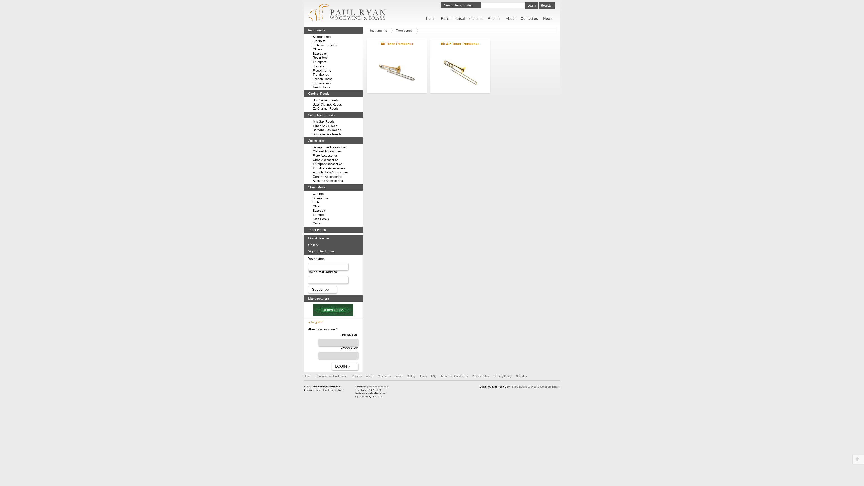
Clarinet (318, 194)
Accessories (316, 140)
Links (423, 376)
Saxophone (321, 198)
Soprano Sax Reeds (327, 134)
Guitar (317, 223)
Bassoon (319, 210)
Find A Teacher (318, 238)
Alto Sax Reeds (324, 121)
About (510, 18)
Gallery (313, 245)
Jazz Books (321, 219)
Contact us (529, 18)
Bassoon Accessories (328, 180)
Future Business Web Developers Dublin (535, 386)
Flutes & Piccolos (325, 45)
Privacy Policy (480, 376)
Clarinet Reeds (318, 93)
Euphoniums (322, 83)
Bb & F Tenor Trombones (460, 43)
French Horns (322, 79)
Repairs (494, 18)
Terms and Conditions (454, 376)
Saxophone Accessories (330, 147)
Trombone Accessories (329, 168)
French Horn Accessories (331, 172)
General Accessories (327, 176)
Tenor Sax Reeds (325, 126)
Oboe (317, 206)
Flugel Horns (322, 70)
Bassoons (320, 53)
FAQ (433, 376)
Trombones (404, 30)
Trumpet (319, 214)
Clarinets (319, 41)
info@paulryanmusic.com (375, 386)
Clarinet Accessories (327, 151)
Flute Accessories (325, 155)
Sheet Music (317, 187)
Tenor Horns (321, 87)
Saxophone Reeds (321, 115)
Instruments (378, 30)
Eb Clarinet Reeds (326, 108)
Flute (316, 202)
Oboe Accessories (325, 160)
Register (547, 5)
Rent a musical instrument (461, 18)
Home (431, 18)
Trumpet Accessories (327, 164)
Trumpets (319, 62)
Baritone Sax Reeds (327, 130)
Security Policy (503, 376)
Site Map (521, 376)
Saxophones (322, 36)
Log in (531, 5)
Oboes (317, 49)
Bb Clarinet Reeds (326, 100)
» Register (315, 322)
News (547, 18)
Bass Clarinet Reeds (327, 104)
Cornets (318, 66)
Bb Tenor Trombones (397, 43)
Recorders (320, 57)
